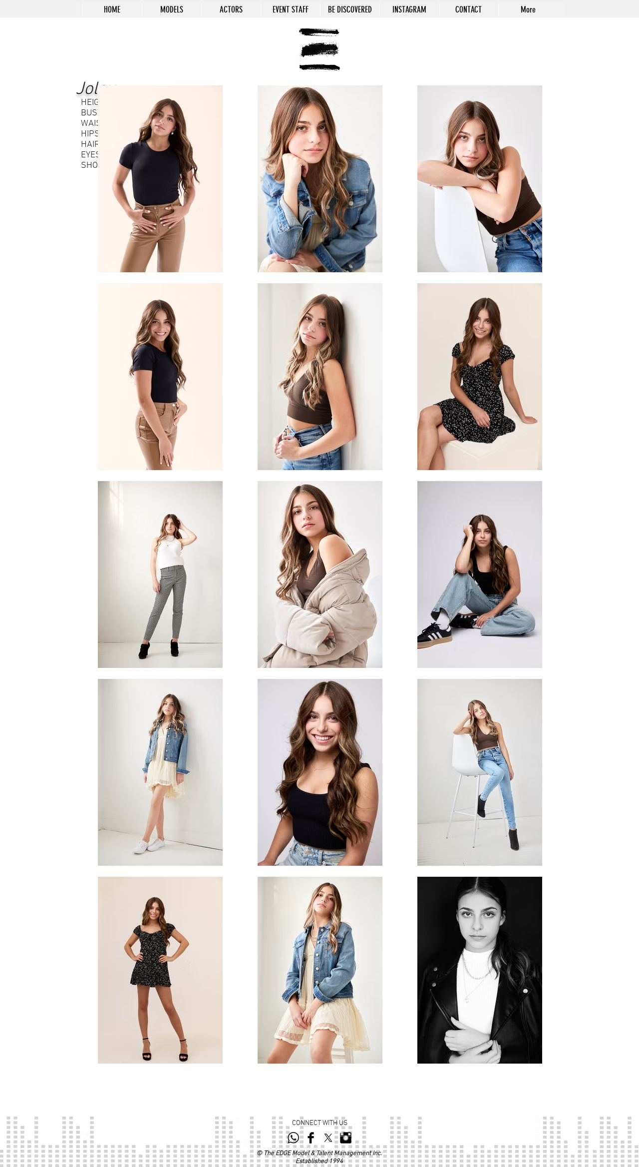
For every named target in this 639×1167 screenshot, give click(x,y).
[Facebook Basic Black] (311, 1138)
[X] (328, 1138)
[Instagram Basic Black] (345, 1138)
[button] (171, 9)
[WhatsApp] (293, 1138)
